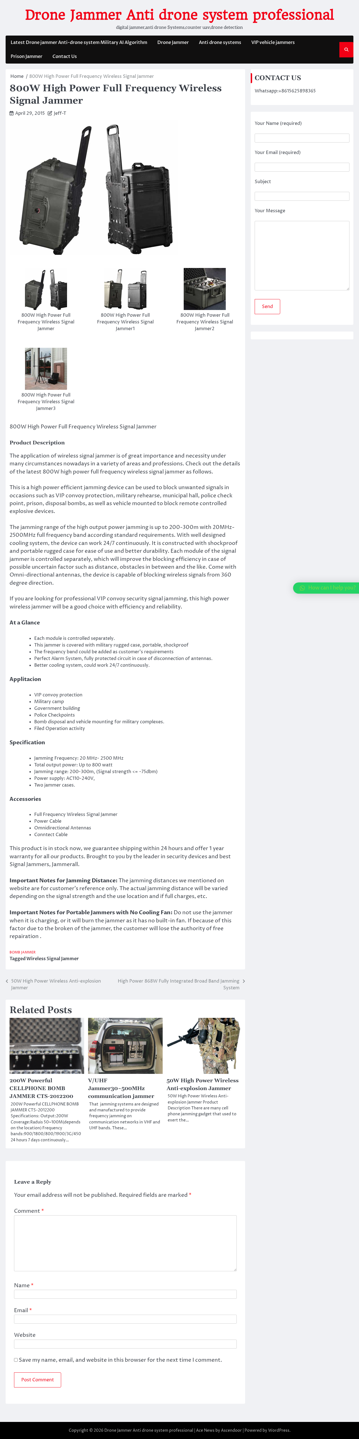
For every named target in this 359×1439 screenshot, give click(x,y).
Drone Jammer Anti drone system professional (179, 15)
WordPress (278, 1430)
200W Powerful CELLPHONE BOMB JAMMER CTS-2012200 (41, 1088)
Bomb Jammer (23, 952)
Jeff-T (60, 113)
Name (24, 1285)
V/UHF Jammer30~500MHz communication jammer (121, 1088)
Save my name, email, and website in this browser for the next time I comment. (120, 1360)
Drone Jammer (173, 42)
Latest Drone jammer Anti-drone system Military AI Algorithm (79, 42)
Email (23, 1310)
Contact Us (64, 56)
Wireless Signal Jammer (52, 959)
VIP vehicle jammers (273, 42)
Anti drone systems (220, 42)
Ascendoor (231, 1430)
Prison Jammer (26, 56)
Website (25, 1335)
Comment (29, 1211)
